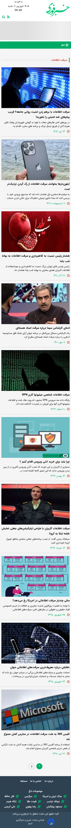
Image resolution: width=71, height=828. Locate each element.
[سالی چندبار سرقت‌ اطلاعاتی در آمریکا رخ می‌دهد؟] (35, 576)
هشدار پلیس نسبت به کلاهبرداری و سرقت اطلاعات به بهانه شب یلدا (36, 258)
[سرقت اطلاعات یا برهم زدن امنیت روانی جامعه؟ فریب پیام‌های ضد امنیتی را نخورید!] (35, 87)
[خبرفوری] (53, 10)
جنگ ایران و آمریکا (52, 796)
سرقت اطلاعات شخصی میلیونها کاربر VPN (46, 395)
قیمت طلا (31, 801)
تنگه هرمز (12, 801)
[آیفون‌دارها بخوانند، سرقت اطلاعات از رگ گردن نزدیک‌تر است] (35, 159)
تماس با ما (36, 781)
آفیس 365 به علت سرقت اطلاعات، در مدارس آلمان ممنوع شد (37, 736)
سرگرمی (28, 796)
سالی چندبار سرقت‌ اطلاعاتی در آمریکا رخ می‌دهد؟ (41, 600)
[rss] (8, 16)
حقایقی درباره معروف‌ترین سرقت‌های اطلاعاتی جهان (40, 667)
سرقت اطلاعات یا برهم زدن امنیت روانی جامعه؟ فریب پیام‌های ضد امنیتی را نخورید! (39, 114)
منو (63, 45)
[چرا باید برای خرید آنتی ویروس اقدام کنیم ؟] (35, 437)
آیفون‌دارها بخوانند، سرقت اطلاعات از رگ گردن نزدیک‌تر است (38, 186)
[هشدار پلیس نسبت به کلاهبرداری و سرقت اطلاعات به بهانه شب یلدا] (35, 231)
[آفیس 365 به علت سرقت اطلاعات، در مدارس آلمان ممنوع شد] (35, 709)
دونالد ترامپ (53, 801)
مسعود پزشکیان (54, 806)
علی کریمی (9, 806)
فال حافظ (9, 796)
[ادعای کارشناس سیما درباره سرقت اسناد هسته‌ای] (35, 303)
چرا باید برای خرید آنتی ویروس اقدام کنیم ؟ (45, 462)
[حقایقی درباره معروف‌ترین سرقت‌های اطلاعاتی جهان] (35, 643)
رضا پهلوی (31, 806)
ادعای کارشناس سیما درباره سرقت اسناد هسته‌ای (43, 328)
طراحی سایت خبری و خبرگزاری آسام (30, 821)
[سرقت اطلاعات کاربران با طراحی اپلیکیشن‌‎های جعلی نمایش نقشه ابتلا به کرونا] (35, 504)
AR (20, 10)
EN (16, 10)
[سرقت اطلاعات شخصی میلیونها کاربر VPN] (35, 370)
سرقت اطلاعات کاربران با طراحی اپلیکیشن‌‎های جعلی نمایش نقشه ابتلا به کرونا (36, 531)
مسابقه (23, 781)
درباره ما (49, 781)
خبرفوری (25, 814)
